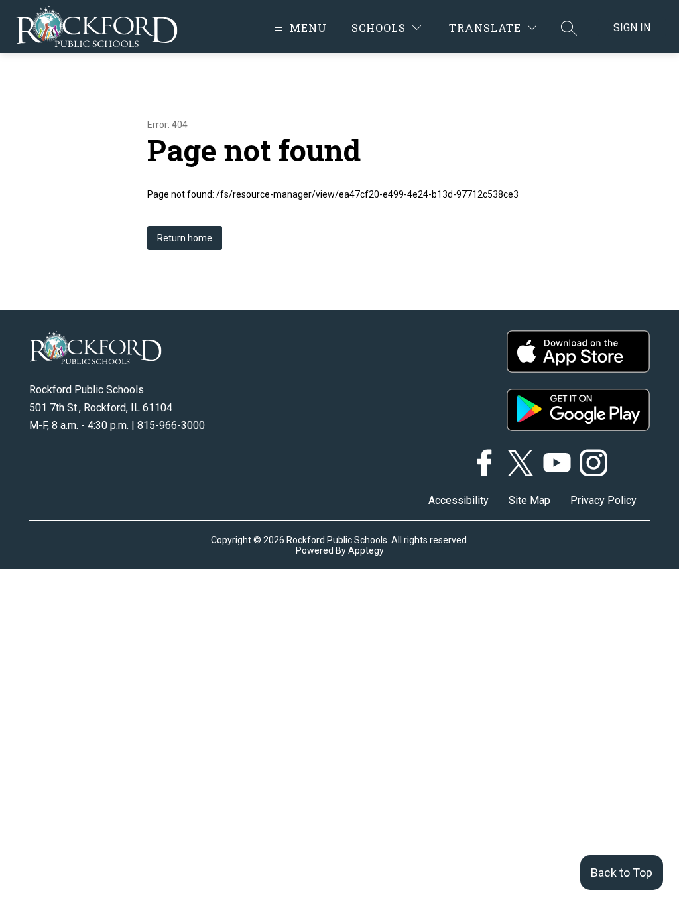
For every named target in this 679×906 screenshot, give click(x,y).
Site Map (529, 500)
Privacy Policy (603, 500)
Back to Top (621, 872)
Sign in (631, 27)
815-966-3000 (171, 425)
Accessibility (458, 500)
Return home (184, 238)
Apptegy (366, 550)
